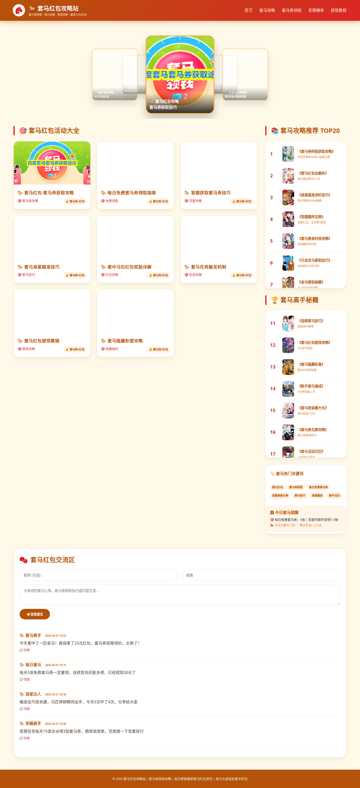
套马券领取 (291, 10)
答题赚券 (316, 10)
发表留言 (36, 614)
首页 (248, 10)
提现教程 (339, 10)
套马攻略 (267, 10)
